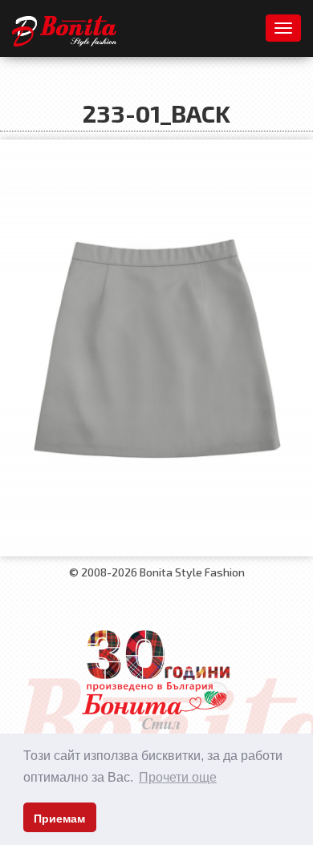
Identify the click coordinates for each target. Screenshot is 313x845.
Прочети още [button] (178, 777)
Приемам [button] (59, 818)
